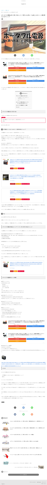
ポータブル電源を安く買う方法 (22, 95)
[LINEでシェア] (32, 55)
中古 (18, 100)
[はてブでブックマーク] (23, 55)
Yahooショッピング (21, 168)
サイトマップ (44, 482)
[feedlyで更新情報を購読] (23, 414)
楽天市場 (12, 168)
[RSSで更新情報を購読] (32, 414)
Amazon (16, 168)
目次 (23, 93)
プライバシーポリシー (33, 482)
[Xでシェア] (15, 55)
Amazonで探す (18, 199)
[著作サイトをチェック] (15, 414)
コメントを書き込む (23, 474)
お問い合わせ (39, 482)
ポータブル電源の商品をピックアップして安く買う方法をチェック (23, 103)
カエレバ (14, 165)
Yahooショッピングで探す (25, 199)
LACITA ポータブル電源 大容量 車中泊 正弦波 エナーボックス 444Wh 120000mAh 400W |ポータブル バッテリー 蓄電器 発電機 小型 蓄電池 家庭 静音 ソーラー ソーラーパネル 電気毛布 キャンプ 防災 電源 (26, 177)
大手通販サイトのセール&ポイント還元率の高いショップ (23, 98)
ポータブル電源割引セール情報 (22, 105)
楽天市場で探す (13, 199)
